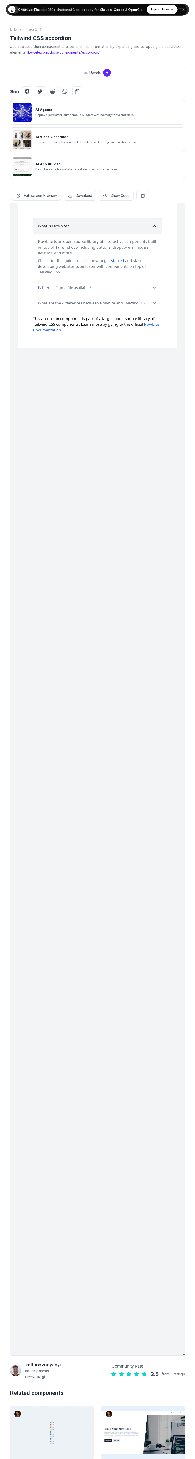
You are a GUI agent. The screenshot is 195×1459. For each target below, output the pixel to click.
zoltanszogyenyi (43, 1365)
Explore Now (160, 9)
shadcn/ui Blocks (70, 10)
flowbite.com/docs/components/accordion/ (63, 52)
